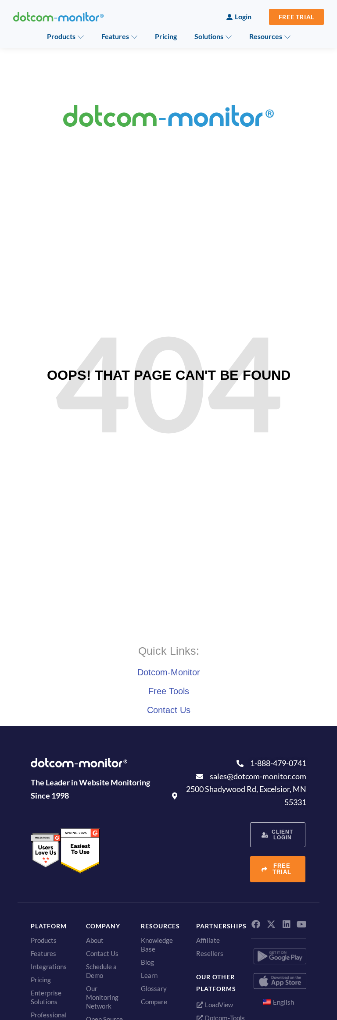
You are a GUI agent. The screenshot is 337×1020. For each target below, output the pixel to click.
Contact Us (168, 710)
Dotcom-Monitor (168, 672)
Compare (154, 1002)
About (95, 940)
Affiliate (208, 940)
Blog (147, 962)
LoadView (218, 1005)
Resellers (209, 953)
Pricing (166, 36)
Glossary (154, 988)
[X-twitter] (271, 924)
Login (243, 16)
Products (61, 36)
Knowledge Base (157, 944)
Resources (265, 36)
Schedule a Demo (101, 971)
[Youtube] (302, 924)
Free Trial (297, 17)
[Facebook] (255, 924)
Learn (149, 975)
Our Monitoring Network (102, 997)
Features (115, 36)
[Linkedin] (286, 924)
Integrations (49, 966)
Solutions (208, 36)
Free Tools (168, 691)
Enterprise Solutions (46, 997)
